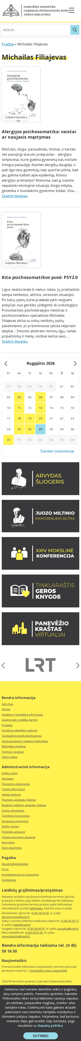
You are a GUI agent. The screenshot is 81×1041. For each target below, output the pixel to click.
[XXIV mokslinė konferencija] (40, 568)
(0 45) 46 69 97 (36, 929)
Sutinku (45, 1036)
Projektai (7, 725)
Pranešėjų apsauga (13, 832)
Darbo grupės (10, 826)
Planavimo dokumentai (16, 784)
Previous (5, 665)
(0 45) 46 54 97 (40, 913)
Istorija (6, 709)
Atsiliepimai (9, 880)
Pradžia (8, 44)
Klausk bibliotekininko (15, 864)
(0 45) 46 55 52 (34, 932)
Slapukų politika (50, 1025)
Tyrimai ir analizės (13, 752)
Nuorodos (8, 842)
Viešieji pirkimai (11, 794)
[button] (35, 10)
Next (76, 665)
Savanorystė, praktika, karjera (20, 720)
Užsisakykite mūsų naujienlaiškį (48, 970)
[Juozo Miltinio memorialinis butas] (40, 531)
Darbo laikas (9, 757)
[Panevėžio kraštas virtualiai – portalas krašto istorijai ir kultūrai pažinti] (40, 643)
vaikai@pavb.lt (21, 925)
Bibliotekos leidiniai (14, 746)
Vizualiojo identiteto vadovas (19, 730)
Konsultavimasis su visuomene (20, 874)
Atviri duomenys (12, 848)
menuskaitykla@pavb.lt (16, 936)
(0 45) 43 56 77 (70, 921)
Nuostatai (8, 778)
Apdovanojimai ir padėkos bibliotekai (25, 741)
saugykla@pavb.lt (68, 929)
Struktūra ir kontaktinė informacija (22, 714)
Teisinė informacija (13, 789)
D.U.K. (5, 869)
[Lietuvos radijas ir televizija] (40, 665)
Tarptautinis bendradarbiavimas (21, 736)
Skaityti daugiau (15, 195)
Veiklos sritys (9, 773)
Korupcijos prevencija (15, 821)
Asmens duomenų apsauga (18, 837)
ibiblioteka (36, 908)
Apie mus (7, 704)
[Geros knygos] (40, 606)
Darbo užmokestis (13, 810)
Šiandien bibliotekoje (57, 451)
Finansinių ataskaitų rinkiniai (19, 800)
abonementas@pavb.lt (16, 917)
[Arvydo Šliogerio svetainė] (40, 493)
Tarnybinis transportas (16, 816)
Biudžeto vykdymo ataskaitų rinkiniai (24, 805)
